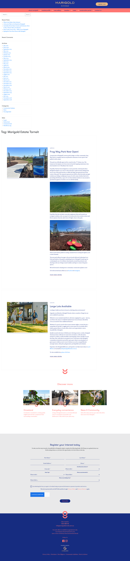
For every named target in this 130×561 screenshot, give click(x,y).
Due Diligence (61, 554)
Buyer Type (47, 472)
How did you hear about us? (82, 466)
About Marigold (33, 10)
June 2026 (6, 47)
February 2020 (7, 89)
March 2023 (6, 67)
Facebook (70, 270)
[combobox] (83, 469)
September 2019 (7, 92)
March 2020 (6, 87)
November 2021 (7, 83)
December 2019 (7, 90)
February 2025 (7, 53)
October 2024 (7, 56)
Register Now (102, 4)
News (74, 10)
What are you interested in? (82, 472)
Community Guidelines (72, 554)
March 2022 (6, 80)
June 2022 (5, 78)
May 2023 (5, 63)
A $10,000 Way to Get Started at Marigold (14, 24)
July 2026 (5, 45)
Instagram (77, 270)
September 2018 (7, 99)
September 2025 (7, 49)
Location (66, 10)
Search (28, 14)
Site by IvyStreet (83, 554)
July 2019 (5, 96)
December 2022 (7, 69)
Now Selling (57, 10)
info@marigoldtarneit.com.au (69, 348)
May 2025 (5, 51)
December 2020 (7, 85)
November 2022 (7, 71)
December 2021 (7, 81)
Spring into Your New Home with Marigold (14, 31)
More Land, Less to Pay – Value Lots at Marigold (15, 29)
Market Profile (46, 10)
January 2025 (6, 54)
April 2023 (6, 65)
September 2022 (7, 72)
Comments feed (7, 123)
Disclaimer (54, 554)
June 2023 (5, 62)
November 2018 (7, 98)
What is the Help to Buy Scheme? (11, 22)
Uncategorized (7, 111)
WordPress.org (7, 125)
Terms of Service (82, 489)
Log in (5, 120)
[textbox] (82, 469)
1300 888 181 (65, 523)
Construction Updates (9, 108)
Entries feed (6, 122)
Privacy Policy (71, 489)
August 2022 (6, 74)
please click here (65, 352)
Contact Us (98, 10)
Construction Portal (85, 10)
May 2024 (6, 58)
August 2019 (6, 94)
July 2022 (5, 76)
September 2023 (7, 60)
